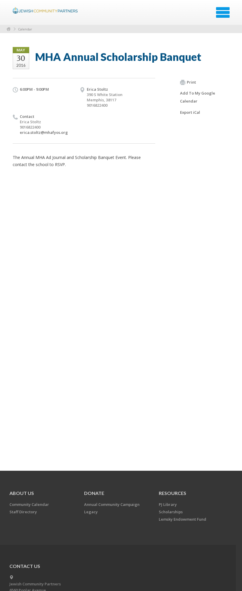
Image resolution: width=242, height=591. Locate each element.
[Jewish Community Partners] (46, 14)
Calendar (25, 29)
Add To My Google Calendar (197, 97)
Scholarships (171, 511)
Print (191, 82)
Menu (223, 12)
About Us (21, 493)
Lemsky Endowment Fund (182, 519)
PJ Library (168, 504)
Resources (172, 493)
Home (8, 29)
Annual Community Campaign (112, 504)
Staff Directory (23, 511)
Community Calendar (29, 504)
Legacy (91, 511)
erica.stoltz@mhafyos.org (44, 132)
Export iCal (190, 112)
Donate (94, 493)
